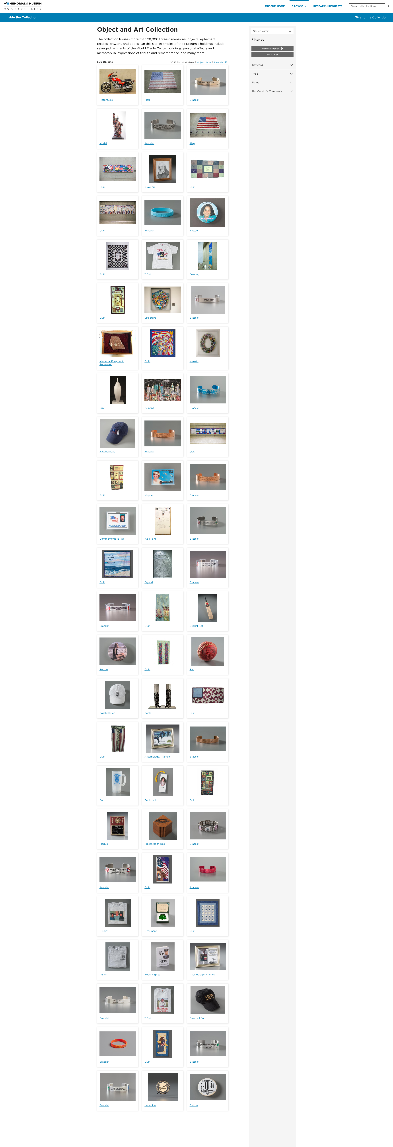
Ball (192, 669)
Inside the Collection (21, 17)
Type (255, 73)
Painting (195, 274)
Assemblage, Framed (157, 756)
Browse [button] (297, 6)
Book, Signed (152, 974)
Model (103, 143)
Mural (102, 187)
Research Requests (327, 6)
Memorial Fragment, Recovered (111, 363)
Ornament (150, 931)
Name (255, 82)
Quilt (192, 187)
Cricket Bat (196, 625)
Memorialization (271, 48)
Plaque (103, 843)
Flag (147, 99)
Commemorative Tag (111, 538)
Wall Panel (150, 538)
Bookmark (150, 800)
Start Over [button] (272, 54)
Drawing (149, 187)
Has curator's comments (267, 91)
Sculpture (150, 317)
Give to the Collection (371, 17)
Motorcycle (106, 99)
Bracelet (194, 99)
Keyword (257, 65)
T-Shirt (148, 274)
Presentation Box (154, 843)
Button (194, 230)
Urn (101, 408)
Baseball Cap (107, 451)
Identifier (219, 62)
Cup (102, 800)
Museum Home (275, 6)
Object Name (204, 62)
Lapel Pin (150, 1105)
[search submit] (290, 31)
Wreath (194, 361)
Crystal (148, 582)
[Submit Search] (388, 6)
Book (147, 713)
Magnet (149, 495)
